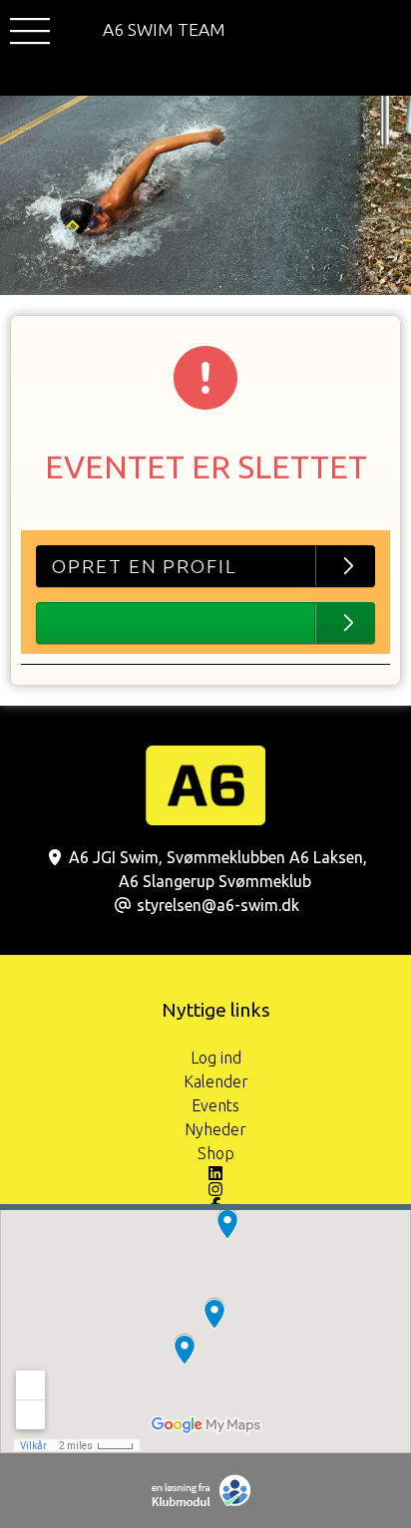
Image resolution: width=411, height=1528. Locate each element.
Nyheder (215, 1129)
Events (215, 1105)
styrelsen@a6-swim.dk (218, 905)
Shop (216, 1153)
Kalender (216, 1081)
